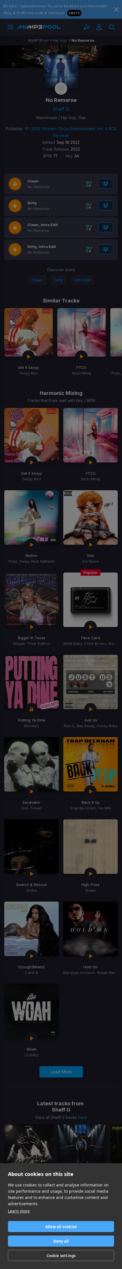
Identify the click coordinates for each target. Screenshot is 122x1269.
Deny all (61, 1241)
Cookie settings (61, 1255)
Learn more (19, 1211)
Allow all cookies (61, 1226)
